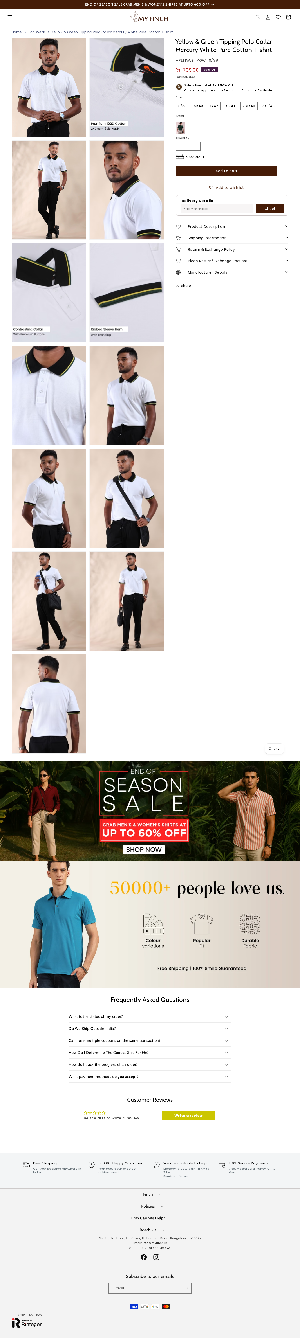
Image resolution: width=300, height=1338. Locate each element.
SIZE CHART (195, 156)
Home (17, 32)
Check (270, 208)
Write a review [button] (188, 1115)
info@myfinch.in (155, 1243)
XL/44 (230, 106)
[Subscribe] (186, 1288)
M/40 (198, 106)
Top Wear (36, 32)
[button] (10, 17)
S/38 (182, 106)
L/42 (214, 106)
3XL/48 (268, 106)
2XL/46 (249, 106)
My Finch (35, 1315)
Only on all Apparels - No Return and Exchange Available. (228, 87)
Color (180, 116)
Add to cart (226, 170)
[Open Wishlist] (278, 17)
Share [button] (186, 285)
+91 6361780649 (159, 1248)
